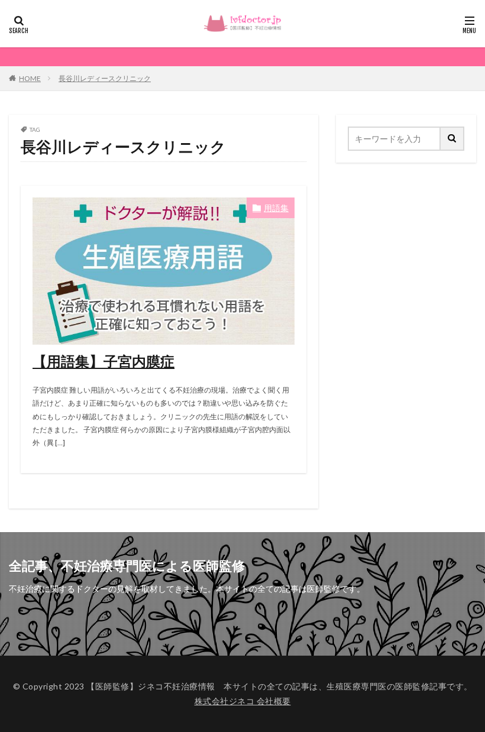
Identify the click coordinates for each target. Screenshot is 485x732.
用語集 (276, 208)
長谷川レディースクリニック (105, 78)
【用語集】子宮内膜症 (103, 361)
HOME (30, 78)
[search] (452, 139)
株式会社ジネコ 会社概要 (243, 701)
